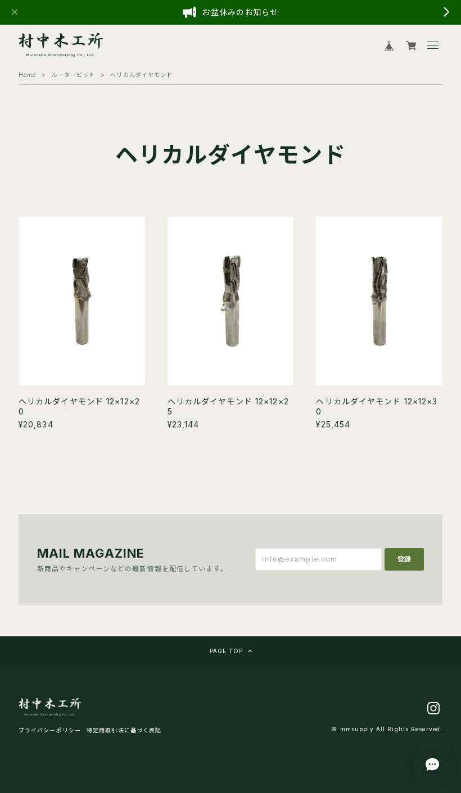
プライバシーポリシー (50, 730)
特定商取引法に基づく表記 (124, 730)
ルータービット (73, 74)
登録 (404, 559)
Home (27, 74)
